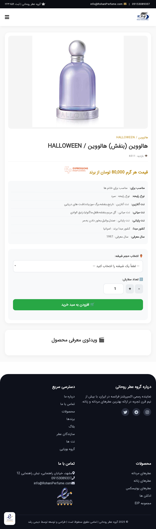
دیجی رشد (34, 522)
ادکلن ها (145, 495)
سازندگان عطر (66, 434)
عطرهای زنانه (142, 480)
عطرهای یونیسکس (138, 488)
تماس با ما (67, 404)
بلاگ (72, 426)
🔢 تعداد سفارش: (132, 279)
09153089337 (141, 4)
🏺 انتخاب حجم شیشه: (129, 256)
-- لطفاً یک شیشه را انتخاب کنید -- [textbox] (116, 266)
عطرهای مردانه (141, 473)
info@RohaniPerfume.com (106, 4)
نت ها (70, 441)
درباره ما (69, 396)
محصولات (68, 411)
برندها (70, 419)
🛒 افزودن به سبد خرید (78, 304)
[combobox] (78, 266)
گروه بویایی (67, 449)
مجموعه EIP (143, 503)
